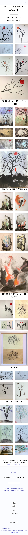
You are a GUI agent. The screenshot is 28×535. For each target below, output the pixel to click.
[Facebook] (14, 522)
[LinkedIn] (11, 522)
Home (14, 510)
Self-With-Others (14, 513)
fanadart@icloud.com (14, 464)
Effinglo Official (14, 532)
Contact (14, 517)
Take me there (14, 483)
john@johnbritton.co (19, 490)
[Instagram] (17, 522)
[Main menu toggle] (25, 2)
